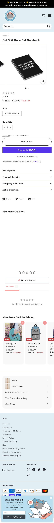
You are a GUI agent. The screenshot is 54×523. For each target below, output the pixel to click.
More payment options (27, 156)
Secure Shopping (9, 441)
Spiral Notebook (12, 113)
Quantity (7, 122)
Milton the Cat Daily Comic (13, 448)
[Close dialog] (51, 497)
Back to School (25, 317)
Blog (4, 445)
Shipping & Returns (12, 183)
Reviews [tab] (10, 286)
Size (4, 108)
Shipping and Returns (11, 431)
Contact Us (7, 427)
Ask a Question (10, 190)
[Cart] (43, 15)
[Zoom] (43, 81)
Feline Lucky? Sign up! (14, 517)
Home (4, 35)
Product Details (11, 177)
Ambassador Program (11, 456)
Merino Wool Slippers (25, 5)
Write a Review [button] (28, 280)
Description (8, 170)
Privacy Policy (8, 438)
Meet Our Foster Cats (11, 452)
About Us (6, 424)
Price (5, 96)
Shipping (6, 135)
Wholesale (7, 434)
